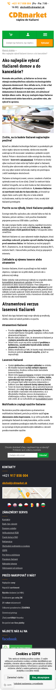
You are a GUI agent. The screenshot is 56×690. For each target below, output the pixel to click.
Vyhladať (45, 43)
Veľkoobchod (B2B (10, 532)
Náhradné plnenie (9, 563)
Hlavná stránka (8, 50)
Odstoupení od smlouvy (12, 568)
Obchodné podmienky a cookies (16, 546)
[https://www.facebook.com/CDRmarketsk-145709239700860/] (9, 638)
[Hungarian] (20, 505)
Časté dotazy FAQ (10, 537)
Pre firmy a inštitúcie (11, 555)
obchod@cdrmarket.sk (32, 7)
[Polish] (26, 505)
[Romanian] (32, 505)
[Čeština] (9, 505)
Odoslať (43, 455)
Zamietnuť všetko (15, 677)
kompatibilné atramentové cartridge (17, 282)
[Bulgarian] (43, 505)
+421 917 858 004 (21, 3)
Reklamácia (7, 541)
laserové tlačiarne (26, 375)
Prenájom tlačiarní (10, 559)
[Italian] (37, 505)
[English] (15, 505)
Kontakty (6, 519)
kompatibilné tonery (44, 399)
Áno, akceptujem (40, 677)
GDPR (4, 550)
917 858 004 (15, 476)
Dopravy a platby (9, 528)
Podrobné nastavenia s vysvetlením (28, 683)
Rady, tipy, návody (9, 524)
